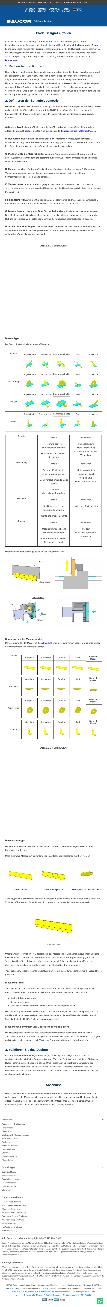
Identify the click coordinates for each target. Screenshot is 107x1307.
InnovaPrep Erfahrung (11, 1202)
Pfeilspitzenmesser (10, 1138)
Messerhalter (7, 1160)
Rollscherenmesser (10, 1175)
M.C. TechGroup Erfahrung (13, 1220)
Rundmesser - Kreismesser (13, 1124)
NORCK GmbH (11, 1288)
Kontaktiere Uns (45, 1288)
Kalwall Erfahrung (9, 1230)
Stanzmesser (7, 1153)
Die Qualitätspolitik (70, 1295)
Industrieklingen (9, 1186)
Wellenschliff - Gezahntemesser (15, 1135)
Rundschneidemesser (11, 1179)
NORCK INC (17, 1292)
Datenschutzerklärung (33, 1295)
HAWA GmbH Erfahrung (12, 1227)
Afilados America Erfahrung (14, 1212)
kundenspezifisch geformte (74, 131)
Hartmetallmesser (10, 1145)
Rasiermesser (8, 1142)
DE (78, 10)
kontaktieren (11, 60)
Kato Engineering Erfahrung (14, 1205)
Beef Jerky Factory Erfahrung (14, 1216)
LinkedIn (19, 1295)
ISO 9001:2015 (85, 1295)
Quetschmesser (9, 1183)
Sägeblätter (7, 1131)
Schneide (45, 643)
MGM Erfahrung (9, 1223)
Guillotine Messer (9, 1172)
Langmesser (7, 1128)
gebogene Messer (9, 1156)
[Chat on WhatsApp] (100, 1301)
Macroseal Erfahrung (11, 1209)
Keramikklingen (8, 1149)
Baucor (95, 45)
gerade (28, 131)
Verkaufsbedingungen (52, 1295)
